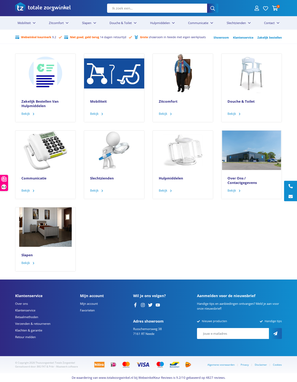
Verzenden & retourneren (33, 324)
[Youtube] (158, 305)
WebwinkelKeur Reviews (155, 378)
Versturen (275, 333)
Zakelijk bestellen (269, 37)
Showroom (221, 37)
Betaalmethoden (26, 317)
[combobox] (157, 8)
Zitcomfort (56, 23)
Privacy (245, 364)
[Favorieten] (265, 8)
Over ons (21, 304)
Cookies (277, 364)
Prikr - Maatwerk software (63, 366)
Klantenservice (243, 37)
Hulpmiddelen (160, 23)
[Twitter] (150, 305)
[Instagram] (143, 305)
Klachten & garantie (28, 330)
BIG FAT (41, 366)
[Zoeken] (212, 8)
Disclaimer (261, 364)
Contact (269, 23)
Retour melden (25, 337)
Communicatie (198, 23)
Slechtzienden (236, 23)
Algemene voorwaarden (221, 364)
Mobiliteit (24, 23)
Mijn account (89, 304)
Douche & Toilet (121, 23)
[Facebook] (135, 305)
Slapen (86, 23)
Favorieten (87, 310)
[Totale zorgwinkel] (43, 8)
